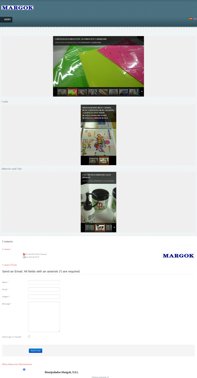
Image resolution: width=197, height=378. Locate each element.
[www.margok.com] (17, 5)
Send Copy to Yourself (11, 332)
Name (5, 277)
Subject (6, 292)
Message (6, 299)
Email (5, 285)
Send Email (35, 345)
